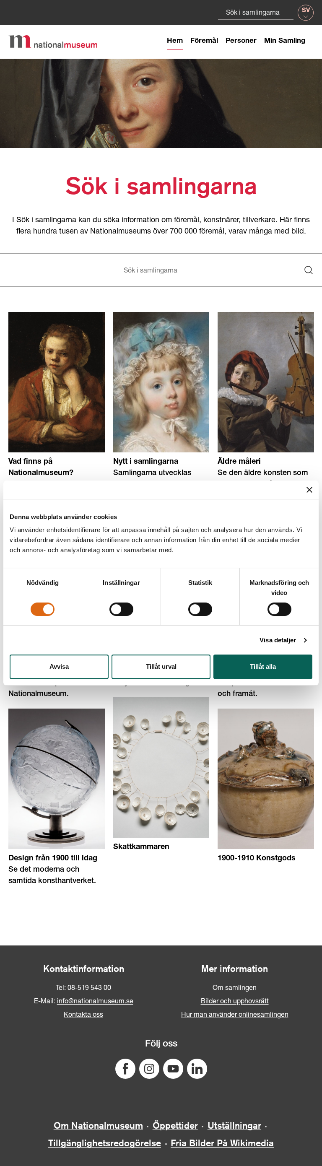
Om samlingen (235, 987)
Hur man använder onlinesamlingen (234, 1014)
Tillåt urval (161, 666)
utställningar (234, 1125)
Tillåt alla (263, 666)
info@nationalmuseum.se (95, 1001)
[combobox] (255, 12)
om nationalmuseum (98, 1125)
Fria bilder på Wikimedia (222, 1142)
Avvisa (59, 666)
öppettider (175, 1125)
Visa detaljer (278, 640)
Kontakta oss (83, 1014)
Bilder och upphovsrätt (235, 1001)
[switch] (121, 609)
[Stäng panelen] (309, 490)
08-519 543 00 (89, 987)
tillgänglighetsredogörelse (104, 1142)
